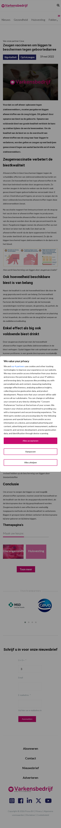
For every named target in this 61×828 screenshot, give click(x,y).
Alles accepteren (30, 440)
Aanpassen (30, 451)
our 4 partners (17, 366)
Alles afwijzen (30, 462)
